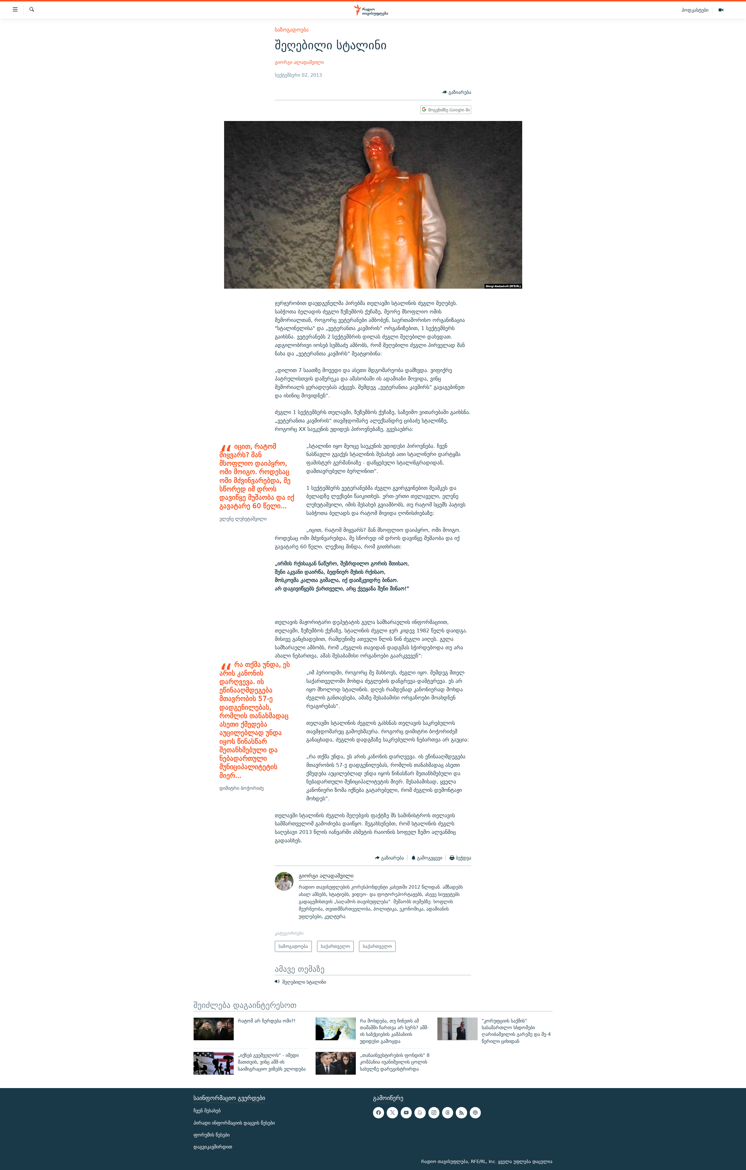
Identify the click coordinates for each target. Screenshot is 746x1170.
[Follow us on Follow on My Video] (419, 1112)
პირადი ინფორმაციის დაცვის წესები (234, 1122)
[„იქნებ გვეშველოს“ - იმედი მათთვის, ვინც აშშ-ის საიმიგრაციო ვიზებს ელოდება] (213, 1063)
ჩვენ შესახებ (207, 1110)
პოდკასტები (695, 10)
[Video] (721, 10)
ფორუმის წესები (211, 1135)
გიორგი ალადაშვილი (299, 62)
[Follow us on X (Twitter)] (392, 1112)
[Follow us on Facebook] (378, 1112)
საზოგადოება (292, 29)
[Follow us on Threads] (447, 1112)
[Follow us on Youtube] (406, 1112)
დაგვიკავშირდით (212, 1146)
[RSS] (461, 1112)
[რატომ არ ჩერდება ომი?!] (213, 1029)
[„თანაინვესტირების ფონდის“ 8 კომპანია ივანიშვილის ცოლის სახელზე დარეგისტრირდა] (336, 1063)
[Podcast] (475, 1112)
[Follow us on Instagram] (433, 1112)
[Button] (456, 92)
